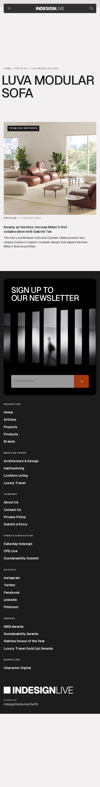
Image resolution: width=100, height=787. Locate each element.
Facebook (12, 592)
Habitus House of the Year (24, 641)
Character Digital (17, 668)
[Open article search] (91, 8)
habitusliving (14, 468)
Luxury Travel (15, 483)
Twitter (10, 585)
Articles (10, 419)
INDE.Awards (14, 626)
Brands (9, 441)
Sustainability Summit (21, 558)
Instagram (12, 578)
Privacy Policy (15, 517)
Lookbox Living (16, 475)
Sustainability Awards (21, 634)
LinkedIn (10, 600)
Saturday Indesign (18, 544)
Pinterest (11, 607)
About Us (11, 502)
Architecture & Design (21, 461)
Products (11, 434)
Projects (10, 427)
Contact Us (12, 510)
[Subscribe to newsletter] (81, 381)
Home (8, 412)
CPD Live (11, 551)
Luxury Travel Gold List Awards (28, 648)
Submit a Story (15, 524)
